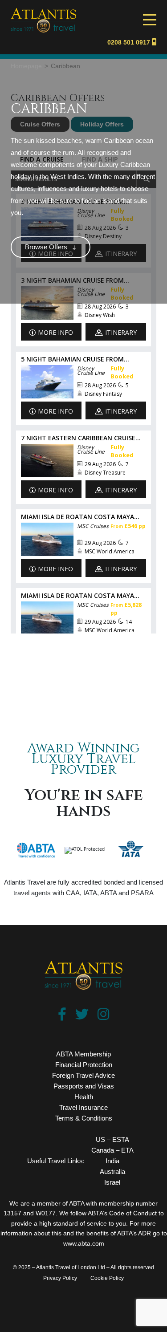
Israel (112, 1182)
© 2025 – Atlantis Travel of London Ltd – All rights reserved (83, 1267)
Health (83, 1097)
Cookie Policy (107, 1278)
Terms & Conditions (83, 1118)
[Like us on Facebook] (62, 1016)
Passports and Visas (83, 1086)
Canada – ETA (112, 1150)
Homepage (26, 65)
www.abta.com (83, 1243)
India (112, 1161)
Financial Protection (83, 1064)
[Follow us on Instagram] (103, 1016)
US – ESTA (112, 1139)
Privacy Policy (60, 1278)
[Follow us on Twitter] (82, 1016)
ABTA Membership (83, 1054)
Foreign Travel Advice (83, 1075)
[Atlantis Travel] (43, 12)
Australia (112, 1171)
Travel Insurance (83, 1107)
